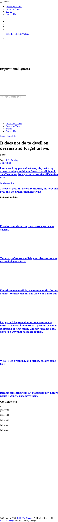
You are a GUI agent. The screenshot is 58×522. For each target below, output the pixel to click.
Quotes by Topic (13, 9)
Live (15, 136)
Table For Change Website (17, 34)
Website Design (7, 520)
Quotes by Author (14, 6)
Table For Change (25, 518)
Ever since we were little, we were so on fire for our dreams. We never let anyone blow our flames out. (29, 292)
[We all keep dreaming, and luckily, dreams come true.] (18, 355)
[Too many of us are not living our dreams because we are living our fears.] (18, 253)
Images (9, 11)
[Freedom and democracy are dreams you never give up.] (18, 221)
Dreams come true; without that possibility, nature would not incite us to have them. (29, 394)
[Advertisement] (21, 473)
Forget (10, 136)
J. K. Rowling (12, 160)
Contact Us (11, 14)
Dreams (3, 136)
